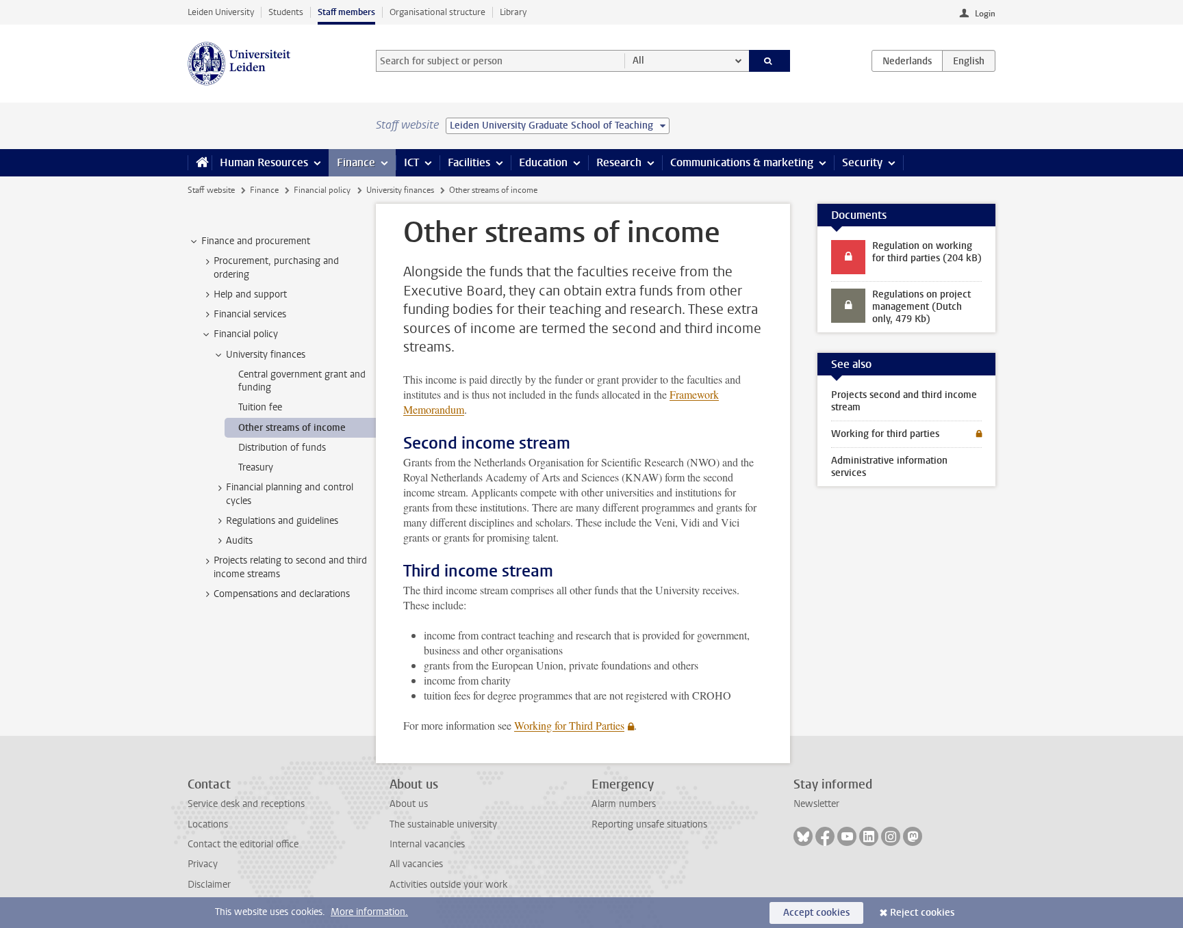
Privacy (203, 864)
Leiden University (221, 12)
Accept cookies (816, 912)
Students (285, 12)
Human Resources (264, 162)
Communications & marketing (741, 162)
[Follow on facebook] (825, 836)
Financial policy (322, 190)
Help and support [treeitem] (250, 294)
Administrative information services (889, 466)
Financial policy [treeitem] (246, 334)
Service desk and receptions (246, 803)
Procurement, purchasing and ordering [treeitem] (276, 267)
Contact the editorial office (243, 844)
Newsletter (816, 803)
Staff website (211, 190)
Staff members (346, 12)
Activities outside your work (448, 884)
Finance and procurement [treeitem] (255, 241)
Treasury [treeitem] (255, 467)
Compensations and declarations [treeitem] (282, 593)
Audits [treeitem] (239, 540)
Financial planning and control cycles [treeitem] (289, 494)
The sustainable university (443, 824)
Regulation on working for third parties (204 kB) (927, 252)
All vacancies (416, 864)
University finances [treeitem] (265, 354)
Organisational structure (437, 12)
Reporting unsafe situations (649, 824)
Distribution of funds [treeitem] (282, 447)
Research (618, 162)
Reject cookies (922, 912)
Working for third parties (885, 433)
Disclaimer (209, 884)
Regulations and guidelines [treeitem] (282, 520)
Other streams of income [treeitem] (292, 427)
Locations (208, 824)
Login (985, 13)
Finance (356, 162)
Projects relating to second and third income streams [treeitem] (290, 567)
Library (513, 12)
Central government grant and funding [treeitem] (302, 381)
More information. (369, 911)
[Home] (200, 162)
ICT (411, 162)
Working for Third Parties (569, 725)
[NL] (907, 61)
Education (543, 162)
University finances (400, 190)
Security (862, 162)
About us (409, 803)
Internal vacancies (427, 844)
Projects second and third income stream (904, 401)
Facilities (469, 162)
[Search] (770, 61)
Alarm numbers (624, 803)
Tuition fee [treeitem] (260, 407)
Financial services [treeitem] (250, 314)
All (638, 60)
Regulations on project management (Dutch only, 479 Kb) (921, 307)
